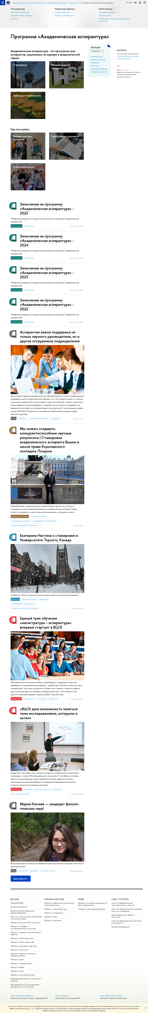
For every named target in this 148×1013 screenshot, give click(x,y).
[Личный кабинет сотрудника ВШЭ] (140, 2)
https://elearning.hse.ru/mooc (111, 996)
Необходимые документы (65, 136)
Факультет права (17, 959)
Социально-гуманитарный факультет (92, 909)
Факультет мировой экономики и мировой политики (23, 954)
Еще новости (20, 878)
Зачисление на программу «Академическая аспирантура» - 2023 (47, 272)
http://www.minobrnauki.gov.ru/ (22, 996)
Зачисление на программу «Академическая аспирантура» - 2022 (47, 304)
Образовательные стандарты (21, 15)
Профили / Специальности (64, 15)
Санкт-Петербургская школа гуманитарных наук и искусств (122, 904)
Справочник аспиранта (107, 12)
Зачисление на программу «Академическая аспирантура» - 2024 (47, 241)
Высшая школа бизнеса (19, 907)
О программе (20, 65)
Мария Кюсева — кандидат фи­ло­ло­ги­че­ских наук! (49, 806)
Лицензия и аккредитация (20, 12)
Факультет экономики (52, 920)
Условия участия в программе (22, 138)
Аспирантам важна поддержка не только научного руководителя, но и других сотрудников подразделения (50, 336)
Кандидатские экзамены (99, 69)
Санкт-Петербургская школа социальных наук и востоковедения (126, 910)
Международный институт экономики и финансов (26, 980)
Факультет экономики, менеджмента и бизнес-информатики (92, 904)
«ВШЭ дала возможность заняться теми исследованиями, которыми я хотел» (48, 713)
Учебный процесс (105, 15)
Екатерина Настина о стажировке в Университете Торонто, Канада (49, 537)
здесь (128, 1006)
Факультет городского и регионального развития (26, 933)
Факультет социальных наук (21, 963)
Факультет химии (17, 971)
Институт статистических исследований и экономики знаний (26, 918)
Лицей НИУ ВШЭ (17, 903)
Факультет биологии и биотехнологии (25, 922)
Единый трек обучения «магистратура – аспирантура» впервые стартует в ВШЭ (45, 623)
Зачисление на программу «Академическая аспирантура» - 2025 (47, 209)
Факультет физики (17, 967)
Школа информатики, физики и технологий (123, 916)
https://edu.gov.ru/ (63, 996)
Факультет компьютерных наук (22, 942)
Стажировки (95, 62)
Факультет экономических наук (23, 975)
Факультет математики (19, 950)
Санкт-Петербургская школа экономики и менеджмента (126, 922)
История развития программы (60, 66)
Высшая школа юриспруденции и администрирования (23, 912)
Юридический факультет (120, 927)
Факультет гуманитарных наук (22, 938)
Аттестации (95, 66)
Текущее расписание (98, 59)
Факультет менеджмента (53, 913)
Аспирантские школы (62, 12)
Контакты (14, 19)
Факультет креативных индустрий (24, 946)
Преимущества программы (27, 95)
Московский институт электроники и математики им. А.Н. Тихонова (25, 986)
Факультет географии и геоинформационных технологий (23, 927)
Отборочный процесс (24, 166)
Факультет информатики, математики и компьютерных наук (59, 904)
